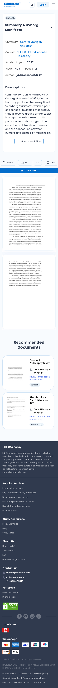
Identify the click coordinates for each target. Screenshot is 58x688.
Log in (43, 4)
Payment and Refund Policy (15, 682)
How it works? (8, 546)
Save (52, 162)
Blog (4, 528)
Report (10, 162)
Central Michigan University (31, 44)
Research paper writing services (18, 501)
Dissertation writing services (16, 506)
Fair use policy (41, 673)
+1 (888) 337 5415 (14, 581)
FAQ (4, 555)
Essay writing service (12, 488)
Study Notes (8, 532)
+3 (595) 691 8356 (15, 577)
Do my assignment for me (15, 497)
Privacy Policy (9, 673)
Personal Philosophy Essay (39, 361)
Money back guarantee (13, 559)
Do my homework (10, 510)
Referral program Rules (34, 678)
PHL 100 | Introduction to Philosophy (32, 54)
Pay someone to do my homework (19, 492)
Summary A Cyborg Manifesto (21, 27)
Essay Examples (10, 523)
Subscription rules (11, 678)
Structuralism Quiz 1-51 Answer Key (39, 400)
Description (15, 87)
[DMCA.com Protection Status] (29, 606)
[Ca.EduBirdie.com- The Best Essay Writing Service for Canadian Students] (5, 632)
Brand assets (9, 597)
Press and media (10, 592)
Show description (31, 141)
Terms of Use (25, 673)
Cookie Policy (39, 682)
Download (31, 170)
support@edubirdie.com (14, 472)
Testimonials (8, 550)
